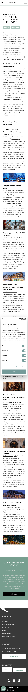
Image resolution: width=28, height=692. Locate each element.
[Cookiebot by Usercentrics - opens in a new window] (19, 319)
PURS (13, 520)
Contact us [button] (14, 656)
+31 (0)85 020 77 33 (11, 651)
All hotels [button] (5, 621)
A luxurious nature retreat (10, 292)
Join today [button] (14, 594)
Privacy (17, 687)
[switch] (24, 350)
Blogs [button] (4, 630)
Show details (19, 366)
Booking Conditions (7, 690)
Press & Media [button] (6, 633)
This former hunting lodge (10, 456)
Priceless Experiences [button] (9, 637)
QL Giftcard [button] (6, 627)
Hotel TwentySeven (19, 404)
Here (4, 242)
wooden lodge (16, 139)
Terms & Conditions (7, 687)
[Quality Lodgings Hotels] (8, 3)
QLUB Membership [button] (8, 624)
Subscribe (19, 670)
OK (14, 371)
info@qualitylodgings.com (13, 648)
